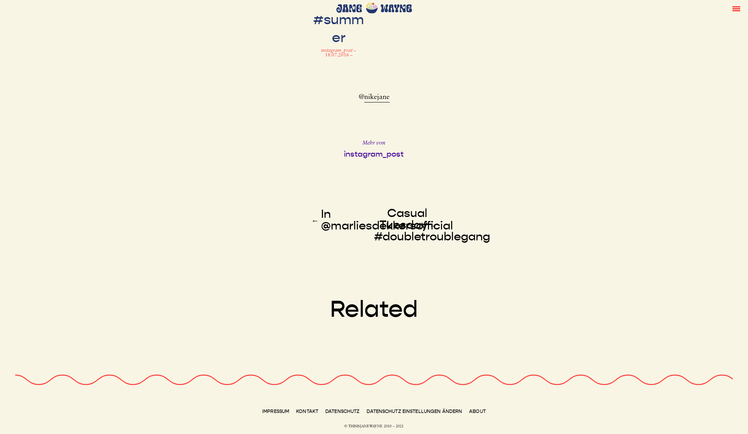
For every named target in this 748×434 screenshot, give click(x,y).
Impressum (275, 411)
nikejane (377, 97)
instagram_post (337, 50)
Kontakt (307, 411)
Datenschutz (342, 411)
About (477, 411)
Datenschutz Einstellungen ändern (414, 411)
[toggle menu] (736, 8)
